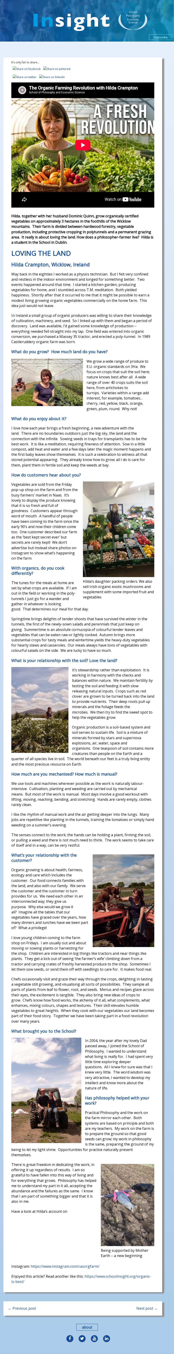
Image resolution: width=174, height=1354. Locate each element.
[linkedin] (105, 1337)
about (87, 1327)
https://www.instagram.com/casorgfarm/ (65, 1266)
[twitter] (82, 1337)
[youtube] (94, 1337)
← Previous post (22, 1308)
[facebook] (69, 1337)
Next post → (147, 1308)
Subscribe (161, 37)
